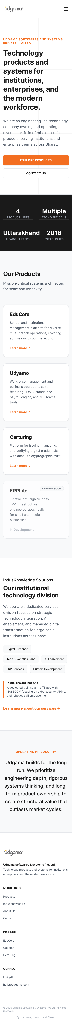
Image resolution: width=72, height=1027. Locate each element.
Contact (8, 918)
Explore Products (36, 160)
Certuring (9, 955)
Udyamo (8, 947)
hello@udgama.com (16, 984)
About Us (9, 911)
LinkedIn (8, 977)
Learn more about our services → (31, 708)
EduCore (8, 940)
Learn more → (20, 348)
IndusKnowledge (14, 903)
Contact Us (36, 173)
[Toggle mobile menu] (66, 9)
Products (9, 896)
